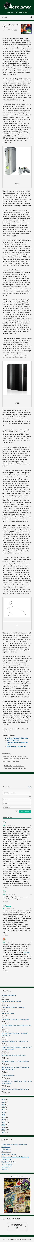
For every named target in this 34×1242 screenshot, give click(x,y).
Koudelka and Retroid (8, 995)
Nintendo (5, 759)
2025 (3, 1102)
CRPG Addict (5, 1149)
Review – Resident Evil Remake (17, 738)
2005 (3, 1132)
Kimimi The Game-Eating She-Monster (14, 1144)
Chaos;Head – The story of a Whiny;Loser (15, 1019)
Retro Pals (4, 1169)
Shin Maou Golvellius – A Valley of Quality (15, 1061)
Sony (13, 761)
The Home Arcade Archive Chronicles (13, 1055)
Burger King (8, 756)
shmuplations (5, 1147)
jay (4, 908)
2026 (3, 1100)
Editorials (7, 754)
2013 (3, 1112)
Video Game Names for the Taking (12, 1007)
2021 (3, 1107)
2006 (3, 1130)
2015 (3, 1110)
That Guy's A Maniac (8, 1162)
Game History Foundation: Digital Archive (15, 1157)
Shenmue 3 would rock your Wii (15, 768)
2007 (3, 1127)
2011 (3, 1117)
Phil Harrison (23, 759)
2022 (3, 1105)
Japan (15, 756)
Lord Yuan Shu (6, 1167)
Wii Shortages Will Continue (14, 766)
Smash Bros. (6, 761)
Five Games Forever (8, 1013)
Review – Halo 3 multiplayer (16, 746)
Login (29, 787)
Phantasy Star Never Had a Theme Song (14, 1041)
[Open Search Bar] (31, 17)
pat (4, 942)
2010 (3, 1120)
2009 (3, 1122)
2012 (3, 1115)
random (17, 1229)
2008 (3, 1125)
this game (27, 952)
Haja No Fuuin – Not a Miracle (11, 1001)
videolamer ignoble (7, 1075)
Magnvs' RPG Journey (8, 1154)
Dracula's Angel (6, 1159)
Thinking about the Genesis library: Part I (15, 1089)
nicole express (6, 1152)
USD (17, 761)
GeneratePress (26, 1239)
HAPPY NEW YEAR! (13, 740)
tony (4, 825)
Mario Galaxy (22, 756)
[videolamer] (17, 5)
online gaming (14, 759)
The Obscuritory (6, 1164)
